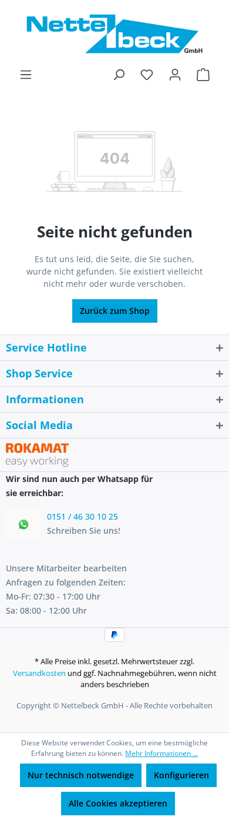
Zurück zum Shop (115, 310)
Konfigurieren (181, 775)
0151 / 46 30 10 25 (82, 516)
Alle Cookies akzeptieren (118, 803)
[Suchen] (119, 74)
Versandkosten (39, 673)
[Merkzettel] (147, 74)
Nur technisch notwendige (81, 775)
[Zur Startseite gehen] (114, 33)
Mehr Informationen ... (161, 753)
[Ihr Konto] (175, 74)
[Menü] (26, 74)
